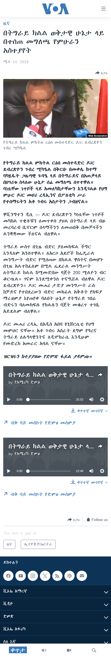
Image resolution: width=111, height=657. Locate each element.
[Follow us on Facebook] (8, 576)
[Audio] (44, 650)
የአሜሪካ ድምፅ (27, 382)
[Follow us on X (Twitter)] (45, 576)
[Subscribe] (82, 576)
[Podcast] (69, 576)
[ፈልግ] (94, 650)
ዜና (6, 23)
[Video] (69, 650)
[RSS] (57, 576)
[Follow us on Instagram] (33, 576)
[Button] (101, 73)
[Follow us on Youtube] (20, 576)
